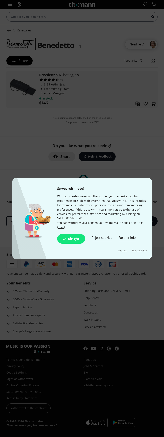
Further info (127, 237)
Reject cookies (102, 237)
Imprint (122, 250)
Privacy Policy (139, 250)
